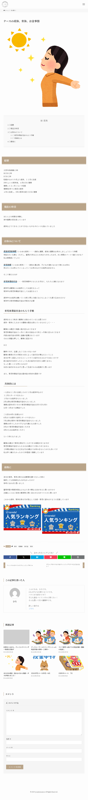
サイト (8, 756)
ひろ (15, 601)
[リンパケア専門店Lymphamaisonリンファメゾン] (5, 4)
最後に (13, 141)
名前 (8, 739)
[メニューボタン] (83, 4)
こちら (31, 608)
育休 (31, 546)
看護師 (20, 546)
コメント (10, 710)
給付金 (26, 546)
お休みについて (16, 132)
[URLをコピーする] (77, 557)
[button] (10, 557)
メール (9, 747)
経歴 (12, 125)
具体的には (18, 138)
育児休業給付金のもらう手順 (24, 135)
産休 (15, 546)
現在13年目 (14, 128)
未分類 (8, 546)
